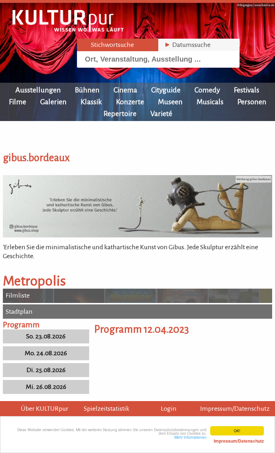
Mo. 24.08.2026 (46, 353)
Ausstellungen (38, 90)
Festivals (246, 90)
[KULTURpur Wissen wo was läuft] (68, 29)
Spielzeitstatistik (106, 408)
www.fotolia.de (264, 5)
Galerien (53, 102)
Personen (251, 102)
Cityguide (165, 90)
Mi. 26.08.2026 (46, 386)
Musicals (210, 102)
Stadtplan (19, 311)
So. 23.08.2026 (46, 336)
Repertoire (119, 113)
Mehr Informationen (219, 439)
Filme (17, 102)
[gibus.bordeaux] (137, 235)
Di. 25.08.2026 (46, 370)
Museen (170, 102)
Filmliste (18, 295)
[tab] (117, 45)
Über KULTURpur (44, 408)
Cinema (125, 90)
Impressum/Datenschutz (235, 408)
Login (169, 408)
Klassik (91, 102)
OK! (237, 430)
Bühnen (87, 90)
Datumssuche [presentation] (187, 44)
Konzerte (130, 102)
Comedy (207, 90)
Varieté (161, 113)
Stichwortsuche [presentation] (108, 44)
